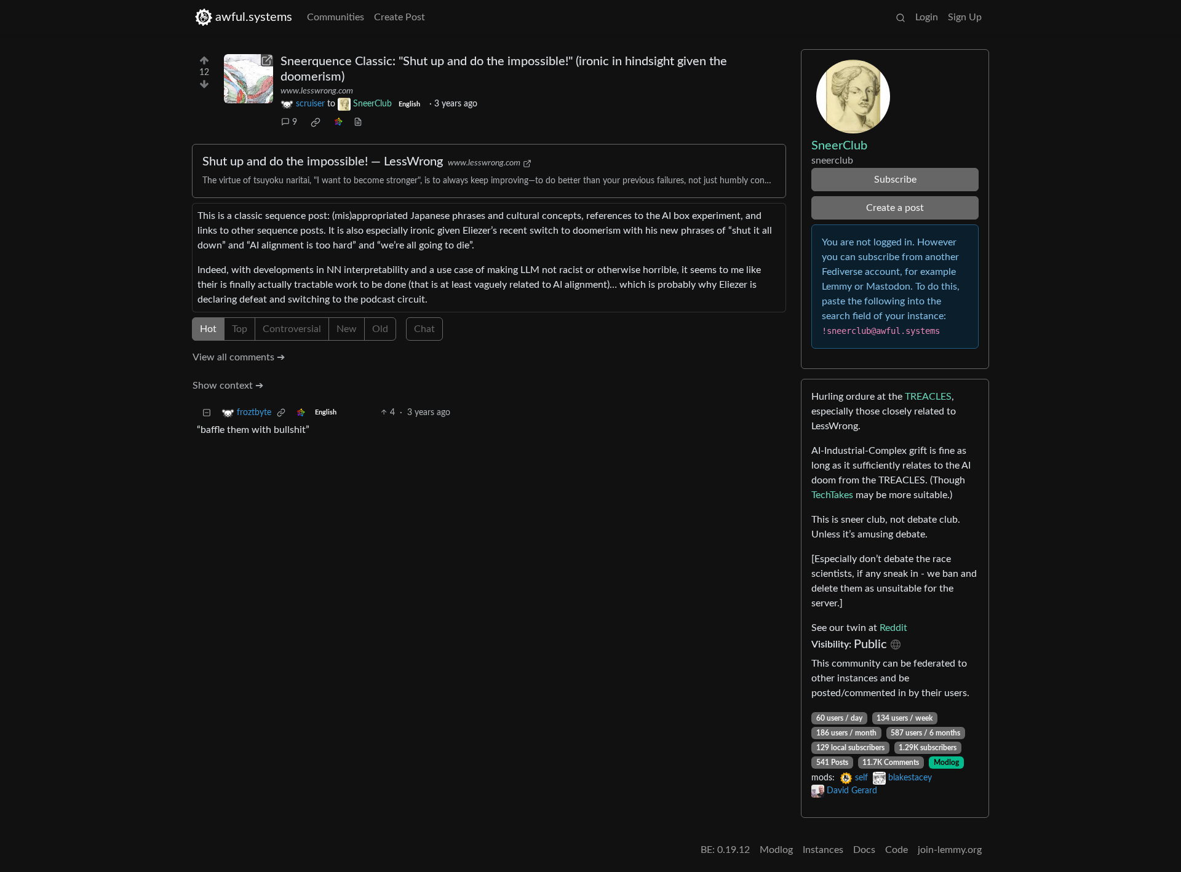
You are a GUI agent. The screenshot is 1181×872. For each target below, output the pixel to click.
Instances (823, 850)
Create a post (895, 208)
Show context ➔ (228, 385)
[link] (315, 122)
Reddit (893, 628)
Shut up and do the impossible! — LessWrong (322, 162)
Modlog (946, 762)
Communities (335, 17)
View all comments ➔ (239, 357)
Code (896, 850)
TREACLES (928, 397)
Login (926, 17)
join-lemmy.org (950, 850)
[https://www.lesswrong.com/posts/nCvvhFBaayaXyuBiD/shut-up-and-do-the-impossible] (248, 78)
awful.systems (253, 17)
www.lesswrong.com (316, 91)
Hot (208, 329)
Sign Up (965, 17)
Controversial (292, 329)
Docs (864, 850)
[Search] (900, 17)
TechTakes (832, 495)
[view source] (358, 123)
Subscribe (895, 179)
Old (380, 329)
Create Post (399, 17)
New (346, 329)
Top (239, 329)
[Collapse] (207, 412)
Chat (424, 329)
